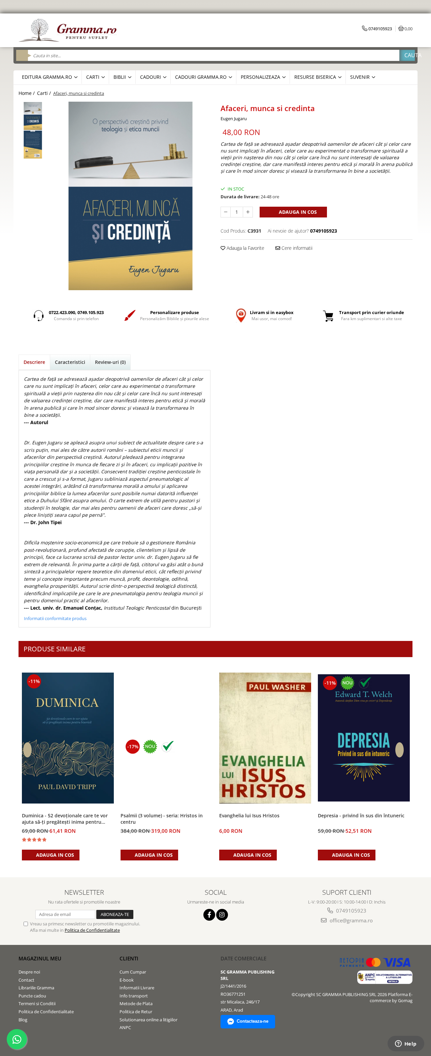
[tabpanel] (130, 196)
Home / (27, 93)
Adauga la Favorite (244, 248)
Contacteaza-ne (252, 1021)
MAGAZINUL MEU (40, 958)
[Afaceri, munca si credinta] (130, 196)
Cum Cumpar (133, 972)
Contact (26, 980)
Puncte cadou (32, 996)
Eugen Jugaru (234, 118)
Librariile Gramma (36, 988)
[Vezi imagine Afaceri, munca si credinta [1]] (33, 145)
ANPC (125, 1027)
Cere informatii (296, 248)
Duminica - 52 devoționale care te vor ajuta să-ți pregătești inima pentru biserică (65, 819)
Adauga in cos (297, 212)
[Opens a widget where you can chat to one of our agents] (405, 1044)
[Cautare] (407, 55)
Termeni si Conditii (37, 1003)
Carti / (44, 93)
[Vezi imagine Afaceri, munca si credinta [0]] (33, 116)
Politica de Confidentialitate (92, 930)
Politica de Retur (136, 1012)
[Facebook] (209, 915)
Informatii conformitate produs (55, 618)
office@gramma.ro (350, 920)
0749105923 (350, 910)
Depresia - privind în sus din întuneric (361, 815)
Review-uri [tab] (110, 362)
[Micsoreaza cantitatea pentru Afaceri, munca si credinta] (226, 212)
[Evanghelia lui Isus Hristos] (265, 738)
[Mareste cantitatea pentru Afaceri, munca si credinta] (248, 212)
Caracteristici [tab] (70, 362)
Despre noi (29, 972)
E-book (127, 980)
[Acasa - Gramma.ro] (69, 30)
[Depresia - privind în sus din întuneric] (364, 738)
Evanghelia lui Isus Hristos (249, 815)
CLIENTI (129, 958)
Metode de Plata (136, 1003)
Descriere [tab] (34, 362)
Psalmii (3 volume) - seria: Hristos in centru (162, 818)
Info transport (134, 996)
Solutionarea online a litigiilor (148, 1020)
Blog (23, 1020)
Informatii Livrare (137, 988)
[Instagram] (222, 915)
